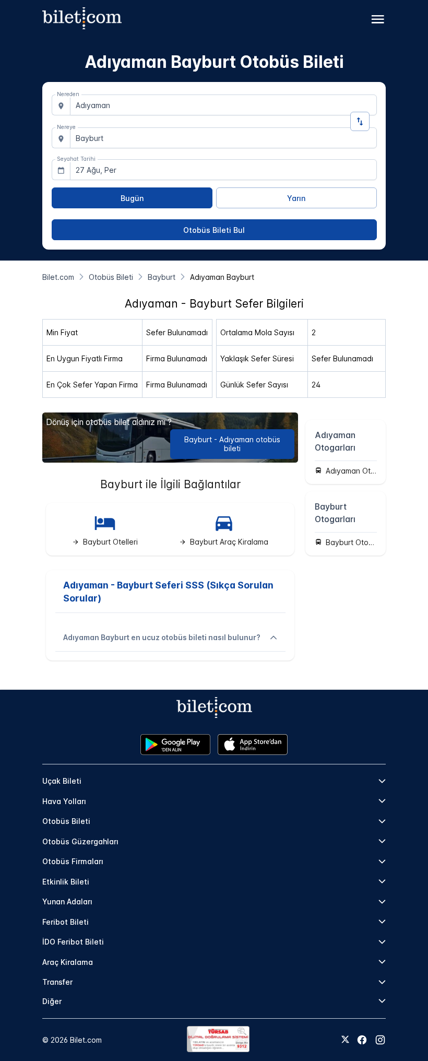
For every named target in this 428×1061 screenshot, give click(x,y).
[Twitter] (345, 1040)
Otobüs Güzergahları (80, 841)
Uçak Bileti (61, 780)
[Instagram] (380, 1039)
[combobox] (223, 105)
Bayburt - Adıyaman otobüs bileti (232, 444)
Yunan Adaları (67, 901)
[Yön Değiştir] (360, 121)
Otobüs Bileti (66, 821)
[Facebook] (361, 1039)
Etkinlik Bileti (65, 881)
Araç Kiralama (67, 962)
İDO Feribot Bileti (73, 941)
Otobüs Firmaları (72, 861)
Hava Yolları (64, 801)
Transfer (57, 981)
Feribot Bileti (65, 921)
